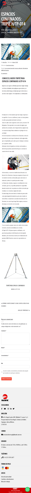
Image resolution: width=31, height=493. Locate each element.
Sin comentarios (4, 73)
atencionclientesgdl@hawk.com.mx (12, 435)
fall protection (25, 68)
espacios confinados (18, 68)
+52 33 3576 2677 (9, 457)
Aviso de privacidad (6, 477)
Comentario (3, 331)
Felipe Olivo (5, 62)
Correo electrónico (5, 355)
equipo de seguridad (11, 68)
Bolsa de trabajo (5, 482)
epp (6, 68)
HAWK (15, 489)
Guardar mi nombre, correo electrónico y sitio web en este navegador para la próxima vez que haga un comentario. (15, 372)
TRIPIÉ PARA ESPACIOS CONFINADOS (15, 286)
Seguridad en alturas (10, 65)
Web (2, 363)
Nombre (3, 347)
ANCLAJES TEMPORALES (23, 310)
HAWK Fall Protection (5, 70)
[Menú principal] (28, 4)
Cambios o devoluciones (7, 479)
